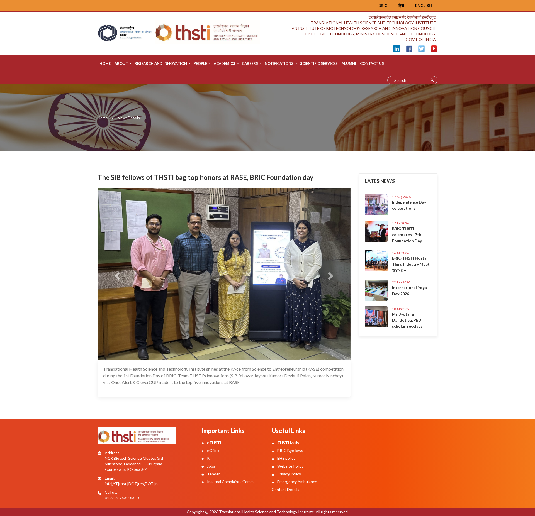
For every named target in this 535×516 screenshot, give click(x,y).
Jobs (210, 466)
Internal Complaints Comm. (230, 481)
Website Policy (289, 466)
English (423, 5)
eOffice (213, 450)
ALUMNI (349, 63)
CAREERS (250, 63)
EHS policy (285, 458)
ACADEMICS (224, 63)
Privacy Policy (288, 473)
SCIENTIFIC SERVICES (319, 63)
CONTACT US (372, 63)
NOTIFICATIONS (279, 63)
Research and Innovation (161, 63)
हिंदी (401, 5)
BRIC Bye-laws (289, 450)
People (200, 63)
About (121, 63)
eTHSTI (213, 442)
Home (105, 63)
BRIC (382, 5)
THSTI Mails (287, 442)
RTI (210, 458)
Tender (213, 473)
